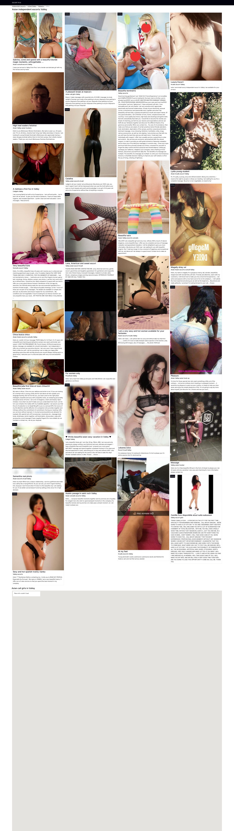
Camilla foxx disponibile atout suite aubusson (191, 515)
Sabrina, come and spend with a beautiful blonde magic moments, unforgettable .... (35, 61)
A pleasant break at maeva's (78, 92)
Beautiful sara (124, 235)
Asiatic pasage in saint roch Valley (81, 493)
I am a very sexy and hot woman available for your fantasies (141, 332)
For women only (73, 373)
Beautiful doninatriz (127, 91)
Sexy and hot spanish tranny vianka (29, 572)
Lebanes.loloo (124, 448)
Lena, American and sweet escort (81, 263)
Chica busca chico (21, 334)
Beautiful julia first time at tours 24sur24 (31, 386)
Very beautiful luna (21, 265)
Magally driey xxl (178, 267)
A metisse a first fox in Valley (26, 189)
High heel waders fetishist (25, 125)
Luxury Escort (177, 82)
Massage (175, 462)
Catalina (69, 178)
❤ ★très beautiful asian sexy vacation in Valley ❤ (88, 437)
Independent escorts (19, 6)
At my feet (123, 551)
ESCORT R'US (16, 2)
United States (32, 6)
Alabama (41, 6)
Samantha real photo (22, 476)
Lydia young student (180, 171)
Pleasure (175, 376)
